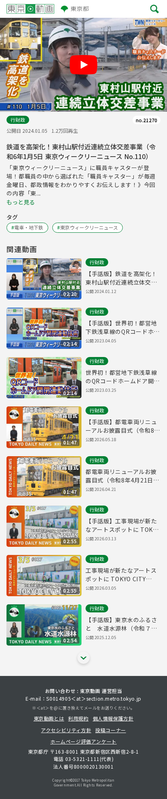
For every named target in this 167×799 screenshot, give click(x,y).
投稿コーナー (110, 730)
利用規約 (78, 718)
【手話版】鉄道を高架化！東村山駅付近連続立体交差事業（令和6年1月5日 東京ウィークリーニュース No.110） (121, 278)
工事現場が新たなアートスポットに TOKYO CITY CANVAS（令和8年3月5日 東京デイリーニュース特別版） (121, 574)
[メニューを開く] (155, 8)
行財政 (18, 119)
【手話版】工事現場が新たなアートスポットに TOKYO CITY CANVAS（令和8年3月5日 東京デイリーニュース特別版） (123, 525)
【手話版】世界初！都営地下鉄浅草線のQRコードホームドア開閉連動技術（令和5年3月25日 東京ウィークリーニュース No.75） (123, 327)
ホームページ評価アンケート (83, 741)
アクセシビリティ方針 (66, 730)
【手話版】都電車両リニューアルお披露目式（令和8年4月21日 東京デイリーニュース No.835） (123, 426)
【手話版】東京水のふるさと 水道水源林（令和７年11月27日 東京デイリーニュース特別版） (121, 624)
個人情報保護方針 (113, 718)
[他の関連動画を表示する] (83, 658)
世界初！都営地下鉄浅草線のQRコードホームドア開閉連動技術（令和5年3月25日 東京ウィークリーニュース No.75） (123, 376)
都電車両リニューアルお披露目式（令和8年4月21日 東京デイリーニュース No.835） (121, 476)
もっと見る (20, 202)
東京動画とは (49, 718)
